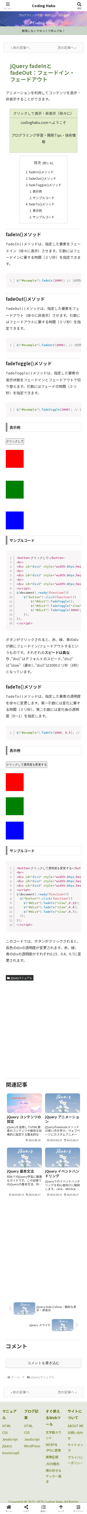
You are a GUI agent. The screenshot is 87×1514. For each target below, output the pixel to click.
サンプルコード (43, 197)
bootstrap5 (10, 1453)
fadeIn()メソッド (41, 171)
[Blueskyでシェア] (53, 1254)
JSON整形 (53, 1464)
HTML (6, 1426)
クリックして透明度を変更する (26, 764)
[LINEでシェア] (72, 1266)
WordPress (32, 1446)
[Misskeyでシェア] (72, 1254)
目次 (37, 162)
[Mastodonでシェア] (33, 1254)
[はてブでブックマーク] (33, 1266)
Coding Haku (43, 5)
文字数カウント (53, 1435)
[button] (78, 935)
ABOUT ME (76, 1426)
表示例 (37, 191)
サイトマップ (75, 1448)
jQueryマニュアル (21, 978)
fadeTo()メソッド (41, 204)
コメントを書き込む (43, 1363)
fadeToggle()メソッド (45, 184)
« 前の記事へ (20, 47)
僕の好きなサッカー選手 (53, 1476)
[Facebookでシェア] (14, 1266)
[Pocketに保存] (53, 1266)
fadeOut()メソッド (42, 178)
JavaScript (10, 1439)
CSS (5, 1432)
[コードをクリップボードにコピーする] (76, 283)
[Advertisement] (43, 1028)
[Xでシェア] (14, 1254)
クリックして (15, 441)
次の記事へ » (66, 47)
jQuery (7, 1446)
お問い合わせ (75, 1435)
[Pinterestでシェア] (24, 1279)
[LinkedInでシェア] (43, 1279)
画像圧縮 (52, 1457)
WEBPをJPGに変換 (53, 1447)
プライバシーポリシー (75, 1460)
